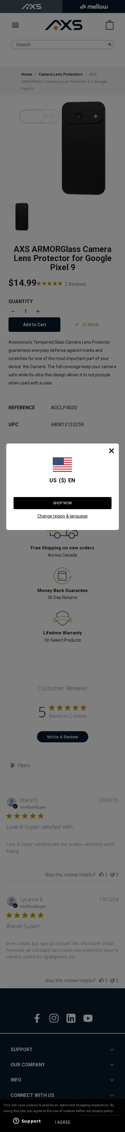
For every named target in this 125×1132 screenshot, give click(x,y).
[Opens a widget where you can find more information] (27, 1121)
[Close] (111, 450)
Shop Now (62, 503)
